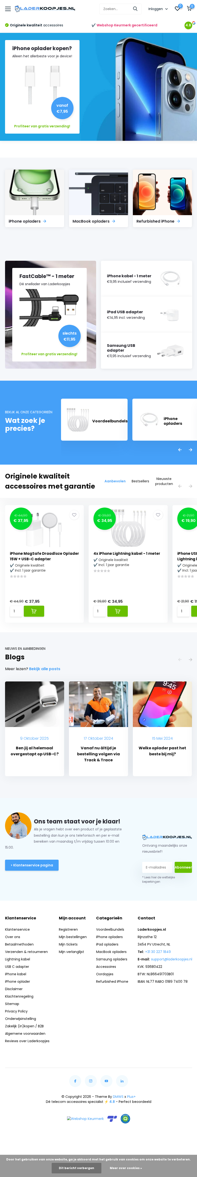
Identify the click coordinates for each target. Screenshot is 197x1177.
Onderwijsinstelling (20, 1018)
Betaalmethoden (19, 944)
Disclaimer (14, 989)
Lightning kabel (17, 959)
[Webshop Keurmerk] (85, 1119)
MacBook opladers (111, 951)
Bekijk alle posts (44, 669)
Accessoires (106, 966)
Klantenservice (17, 929)
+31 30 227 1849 (158, 951)
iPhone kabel (15, 974)
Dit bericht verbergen (76, 1168)
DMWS (118, 1096)
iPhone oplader (17, 981)
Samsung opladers (111, 959)
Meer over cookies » (126, 1168)
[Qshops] (125, 1119)
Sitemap (12, 1003)
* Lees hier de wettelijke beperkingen (158, 879)
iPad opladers (107, 944)
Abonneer (183, 867)
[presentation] (180, 450)
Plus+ (131, 1096)
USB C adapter (17, 966)
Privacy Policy (16, 1011)
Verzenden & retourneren (26, 951)
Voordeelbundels (110, 929)
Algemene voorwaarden (25, 1033)
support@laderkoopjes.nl (171, 959)
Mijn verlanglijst (71, 951)
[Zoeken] (135, 9)
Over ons (12, 937)
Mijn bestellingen (73, 937)
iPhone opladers (109, 937)
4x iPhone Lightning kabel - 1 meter (126, 553)
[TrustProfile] (112, 1119)
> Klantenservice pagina (32, 865)
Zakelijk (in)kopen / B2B (24, 1026)
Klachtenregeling (19, 996)
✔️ (124, 25)
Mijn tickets (68, 944)
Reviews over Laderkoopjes (27, 1041)
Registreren (68, 929)
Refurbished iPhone (112, 981)
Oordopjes (104, 974)
